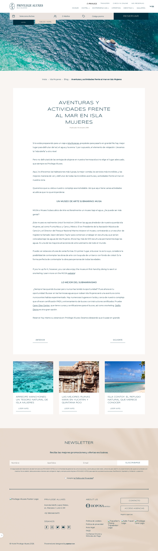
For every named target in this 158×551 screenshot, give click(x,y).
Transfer (104, 3)
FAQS (88, 531)
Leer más (23, 408)
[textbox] (27, 16)
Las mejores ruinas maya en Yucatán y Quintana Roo (76, 400)
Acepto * (80, 478)
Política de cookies (93, 521)
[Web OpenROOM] (70, 544)
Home (75, 8)
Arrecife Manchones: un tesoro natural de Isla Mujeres (32, 400)
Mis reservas (138, 3)
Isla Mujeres (73, 143)
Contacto (134, 500)
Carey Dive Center (41, 305)
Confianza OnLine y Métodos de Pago (94, 535)
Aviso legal (90, 527)
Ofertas (116, 8)
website (71, 273)
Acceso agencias (134, 508)
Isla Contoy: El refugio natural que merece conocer (124, 400)
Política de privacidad (94, 524)
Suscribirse (132, 463)
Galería (141, 8)
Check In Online (120, 3)
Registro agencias (127, 514)
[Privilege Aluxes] (26, 6)
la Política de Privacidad (83, 478)
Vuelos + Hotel (45, 22)
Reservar (131, 16)
